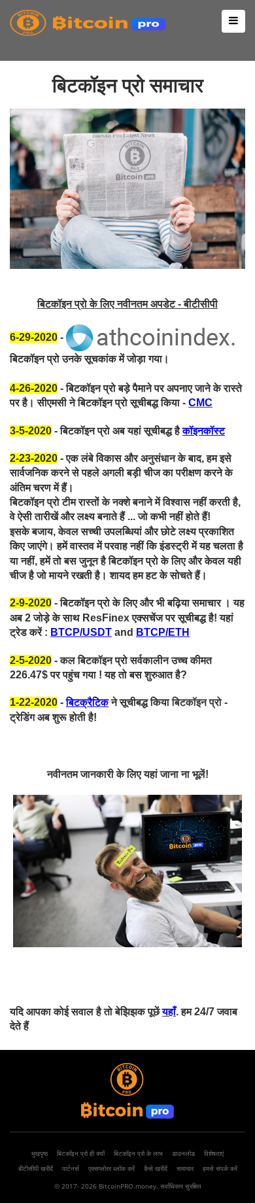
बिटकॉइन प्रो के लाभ (138, 1153)
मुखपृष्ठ (39, 1153)
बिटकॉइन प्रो (197, 702)
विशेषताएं (214, 1153)
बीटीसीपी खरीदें (35, 1168)
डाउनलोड (183, 1153)
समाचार (185, 1168)
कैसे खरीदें (155, 1168)
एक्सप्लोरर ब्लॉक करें (111, 1168)
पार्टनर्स (70, 1168)
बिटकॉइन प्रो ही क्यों (81, 1153)
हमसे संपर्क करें (220, 1168)
